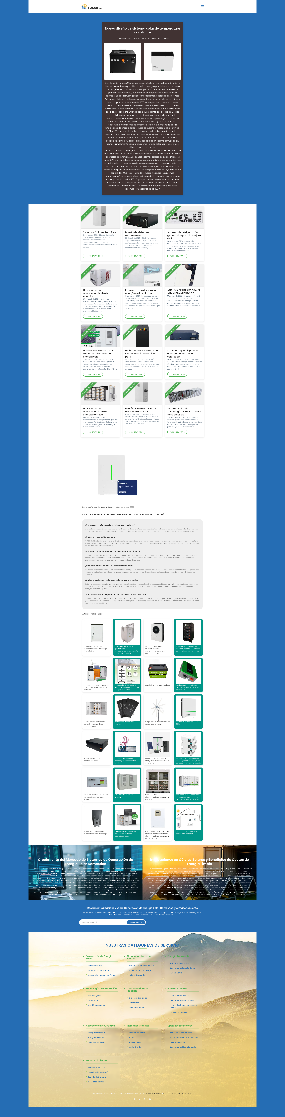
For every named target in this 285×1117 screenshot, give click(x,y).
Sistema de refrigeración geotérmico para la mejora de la (184, 235)
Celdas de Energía (137, 975)
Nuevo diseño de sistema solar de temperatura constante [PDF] (108, 507)
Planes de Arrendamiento (181, 1033)
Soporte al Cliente (96, 1060)
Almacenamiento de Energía (139, 957)
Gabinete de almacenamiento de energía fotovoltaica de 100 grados (127, 760)
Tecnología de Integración (101, 988)
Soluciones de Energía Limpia (182, 968)
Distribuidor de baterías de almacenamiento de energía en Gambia (187, 687)
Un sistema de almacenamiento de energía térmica (95, 411)
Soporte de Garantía (97, 1077)
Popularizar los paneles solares (157, 685)
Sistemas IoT (93, 1000)
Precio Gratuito (93, 256)
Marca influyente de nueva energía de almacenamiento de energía (157, 760)
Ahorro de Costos (136, 1007)
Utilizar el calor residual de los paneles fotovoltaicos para (141, 353)
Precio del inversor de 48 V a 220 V (187, 723)
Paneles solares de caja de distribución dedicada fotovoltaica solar (125, 833)
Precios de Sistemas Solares (182, 1000)
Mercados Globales (138, 1026)
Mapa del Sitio (187, 1093)
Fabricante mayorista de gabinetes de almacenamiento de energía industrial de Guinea (126, 649)
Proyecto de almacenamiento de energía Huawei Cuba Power (96, 797)
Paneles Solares (95, 965)
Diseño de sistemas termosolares (137, 234)
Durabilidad (134, 1003)
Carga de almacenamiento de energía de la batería (157, 723)
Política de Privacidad (171, 1093)
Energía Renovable (178, 956)
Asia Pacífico (134, 1042)
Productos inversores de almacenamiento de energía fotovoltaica (95, 648)
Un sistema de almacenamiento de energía (95, 293)
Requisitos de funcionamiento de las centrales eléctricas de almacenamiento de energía (188, 797)
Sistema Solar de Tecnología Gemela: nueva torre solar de (184, 411)
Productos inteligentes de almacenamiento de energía (95, 832)
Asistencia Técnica (96, 1067)
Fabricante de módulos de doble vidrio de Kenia (186, 832)
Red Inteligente (94, 995)
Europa (132, 1037)
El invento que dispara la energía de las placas (140, 292)
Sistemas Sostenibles (179, 963)
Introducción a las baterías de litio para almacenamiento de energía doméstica (127, 687)
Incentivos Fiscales (178, 1042)
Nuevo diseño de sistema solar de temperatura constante (145, 38)
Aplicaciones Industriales (100, 1026)
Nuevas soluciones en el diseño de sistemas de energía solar (98, 353)
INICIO (118, 38)
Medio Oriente (135, 1047)
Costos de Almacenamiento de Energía (183, 1006)
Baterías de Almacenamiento (142, 965)
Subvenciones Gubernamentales (184, 1037)
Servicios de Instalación (98, 1072)
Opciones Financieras (179, 1026)
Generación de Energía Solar (99, 957)
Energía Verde (176, 973)
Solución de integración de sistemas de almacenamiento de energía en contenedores (188, 648)
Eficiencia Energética (138, 998)
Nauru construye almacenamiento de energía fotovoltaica (157, 797)
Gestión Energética (96, 1005)
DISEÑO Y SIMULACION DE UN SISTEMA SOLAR (140, 410)
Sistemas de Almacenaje (140, 970)
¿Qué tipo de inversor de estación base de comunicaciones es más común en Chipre (155, 649)
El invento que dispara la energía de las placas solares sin (182, 353)
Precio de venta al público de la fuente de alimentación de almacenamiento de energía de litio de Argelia (157, 835)
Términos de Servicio (153, 1093)
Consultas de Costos (97, 1082)
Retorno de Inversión (178, 1012)
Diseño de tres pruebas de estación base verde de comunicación (94, 724)
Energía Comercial (96, 1037)
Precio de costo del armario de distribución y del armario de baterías (96, 687)
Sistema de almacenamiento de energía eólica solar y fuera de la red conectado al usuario (188, 760)
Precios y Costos (177, 988)
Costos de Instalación (179, 995)
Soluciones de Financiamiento (183, 1047)
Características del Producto (138, 990)
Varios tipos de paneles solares (124, 723)
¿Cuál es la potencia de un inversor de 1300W (95, 759)
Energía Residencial (96, 1033)
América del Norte (137, 1033)
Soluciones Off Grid (96, 1042)
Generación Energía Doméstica (102, 975)
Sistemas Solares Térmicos (99, 232)
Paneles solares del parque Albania (125, 796)
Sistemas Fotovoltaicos (98, 970)
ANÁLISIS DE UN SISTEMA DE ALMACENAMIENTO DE (184, 292)
